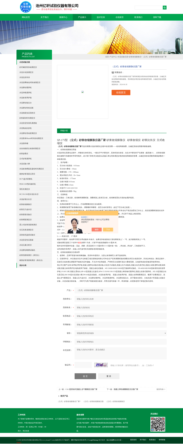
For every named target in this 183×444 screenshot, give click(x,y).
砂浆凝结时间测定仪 (27, 118)
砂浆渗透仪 (23, 154)
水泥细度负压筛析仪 (27, 113)
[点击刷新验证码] (101, 365)
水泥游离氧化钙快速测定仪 (29, 82)
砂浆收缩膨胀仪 (25, 204)
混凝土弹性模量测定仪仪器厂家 (126, 389)
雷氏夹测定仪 (24, 189)
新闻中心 (63, 17)
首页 (107, 57)
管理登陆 (162, 440)
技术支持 (101, 17)
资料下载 (157, 17)
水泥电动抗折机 (25, 128)
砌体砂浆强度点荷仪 (27, 174)
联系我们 (138, 17)
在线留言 (120, 17)
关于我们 (45, 17)
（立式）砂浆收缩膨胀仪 (115, 401)
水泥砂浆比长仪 (25, 199)
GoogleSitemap (93, 440)
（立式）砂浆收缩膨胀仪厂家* (69, 401)
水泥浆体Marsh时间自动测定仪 (31, 138)
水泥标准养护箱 (25, 98)
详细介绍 (64, 131)
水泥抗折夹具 (24, 77)
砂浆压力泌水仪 (25, 209)
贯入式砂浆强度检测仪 (28, 225)
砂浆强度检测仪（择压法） (29, 255)
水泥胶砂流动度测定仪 (28, 133)
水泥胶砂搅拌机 (25, 88)
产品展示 (82, 17)
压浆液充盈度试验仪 (27, 235)
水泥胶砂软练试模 (26, 108)
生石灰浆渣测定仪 (26, 230)
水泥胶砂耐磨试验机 (27, 250)
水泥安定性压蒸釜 (26, 240)
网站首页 (26, 17)
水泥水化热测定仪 (26, 72)
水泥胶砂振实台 (25, 103)
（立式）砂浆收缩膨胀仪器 (93, 401)
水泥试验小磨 (24, 164)
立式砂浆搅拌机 (25, 159)
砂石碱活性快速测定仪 (28, 67)
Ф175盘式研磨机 (25, 179)
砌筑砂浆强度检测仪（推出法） (31, 260)
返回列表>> (160, 389)
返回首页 (133, 440)
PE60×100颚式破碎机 (27, 184)
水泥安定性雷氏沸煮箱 (28, 123)
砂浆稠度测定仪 (25, 220)
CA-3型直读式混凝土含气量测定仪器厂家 (81, 389)
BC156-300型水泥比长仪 (28, 194)
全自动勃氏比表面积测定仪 (29, 148)
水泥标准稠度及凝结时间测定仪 (31, 169)
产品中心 (113, 57)
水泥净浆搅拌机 (25, 93)
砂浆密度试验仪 (25, 215)
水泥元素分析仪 (25, 245)
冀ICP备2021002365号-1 (79, 440)
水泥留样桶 (23, 143)
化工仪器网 (111, 440)
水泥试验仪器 (123, 57)
